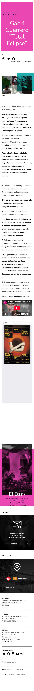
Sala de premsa (7, 669)
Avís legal (20, 669)
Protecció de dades (8, 674)
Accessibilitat (21, 674)
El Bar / (17, 494)
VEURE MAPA (9, 587)
